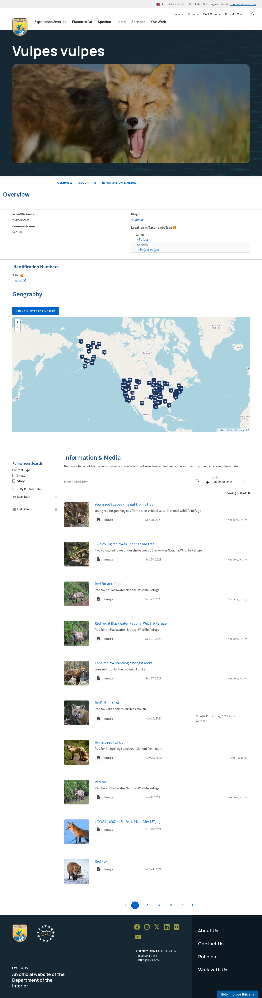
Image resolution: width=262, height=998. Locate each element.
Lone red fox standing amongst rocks (123, 663)
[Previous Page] (125, 905)
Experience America (50, 22)
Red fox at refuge (108, 583)
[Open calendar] (14, 497)
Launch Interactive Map (35, 311)
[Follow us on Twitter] (158, 927)
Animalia (137, 220)
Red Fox (101, 861)
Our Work (158, 22)
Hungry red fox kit (109, 742)
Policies (207, 956)
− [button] (17, 327)
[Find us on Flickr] (178, 927)
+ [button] (17, 322)
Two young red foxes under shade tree (124, 544)
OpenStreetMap (237, 430)
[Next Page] (192, 905)
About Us (208, 930)
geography (87, 182)
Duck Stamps (211, 14)
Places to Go (82, 22)
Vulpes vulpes (149, 249)
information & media (119, 182)
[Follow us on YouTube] (139, 937)
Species (104, 22)
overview (65, 182)
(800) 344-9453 (147, 956)
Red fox (100, 782)
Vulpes (143, 239)
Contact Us (211, 943)
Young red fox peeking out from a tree (124, 504)
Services (138, 22)
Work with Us (212, 969)
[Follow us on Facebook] (138, 927)
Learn (121, 22)
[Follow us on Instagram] (148, 927)
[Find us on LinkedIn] (168, 927)
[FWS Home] (20, 27)
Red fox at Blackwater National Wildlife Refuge (131, 623)
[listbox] (228, 482)
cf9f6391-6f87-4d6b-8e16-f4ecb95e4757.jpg (127, 821)
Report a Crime (234, 14)
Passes (178, 14)
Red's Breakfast (107, 702)
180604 (16, 281)
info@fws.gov (148, 960)
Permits (193, 14)
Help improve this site (237, 994)
